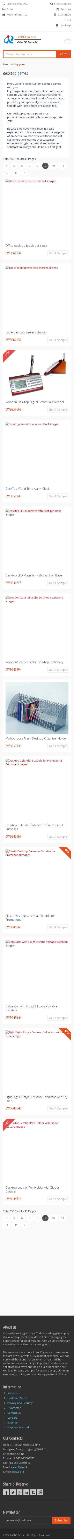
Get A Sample (58, 253)
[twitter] (13, 1492)
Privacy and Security (20, 1403)
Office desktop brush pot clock (26, 246)
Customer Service (18, 1398)
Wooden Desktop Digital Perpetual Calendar (35, 402)
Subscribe (61, 1520)
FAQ (68, 20)
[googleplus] (19, 1492)
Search (63, 54)
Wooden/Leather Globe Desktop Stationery (34, 662)
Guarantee (64, 14)
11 (62, 166)
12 (6, 173)
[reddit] (40, 1492)
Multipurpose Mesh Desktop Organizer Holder (36, 738)
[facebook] (6, 1492)
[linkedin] (26, 1492)
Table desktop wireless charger (26, 332)
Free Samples (62, 4)
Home (5, 64)
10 (53, 166)
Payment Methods (18, 1427)
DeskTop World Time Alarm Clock (28, 489)
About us (12, 1393)
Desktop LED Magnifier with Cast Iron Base (34, 575)
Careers (12, 1417)
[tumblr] (33, 1492)
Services (65, 9)
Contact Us (14, 1413)
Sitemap (12, 1422)
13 (16, 173)
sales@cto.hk (19, 1467)
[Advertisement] (37, 1269)
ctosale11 (18, 1471)
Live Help (65, 25)
